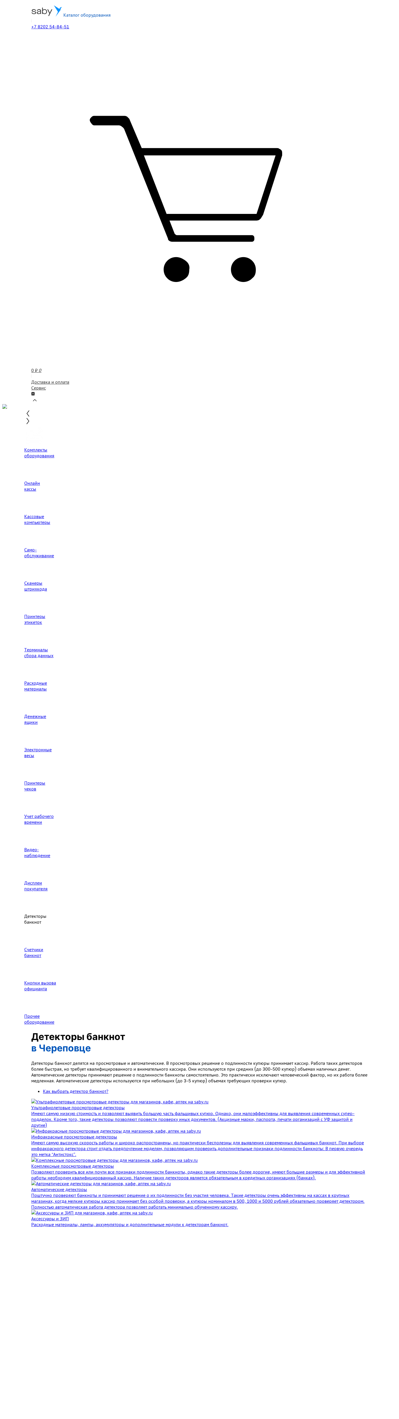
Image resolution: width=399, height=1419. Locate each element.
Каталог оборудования (86, 15)
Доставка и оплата (50, 382)
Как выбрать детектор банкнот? (75, 1091)
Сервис (38, 388)
